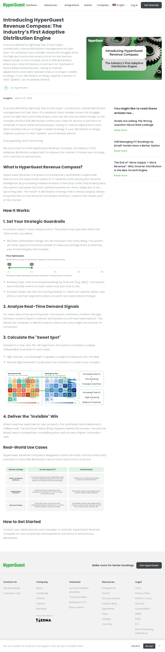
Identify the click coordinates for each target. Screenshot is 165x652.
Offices (40, 598)
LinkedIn (106, 619)
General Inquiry (11, 588)
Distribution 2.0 (77, 602)
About (39, 588)
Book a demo (76, 607)
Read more (120, 130)
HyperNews (108, 608)
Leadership (42, 593)
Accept (149, 646)
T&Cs (138, 588)
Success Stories (111, 598)
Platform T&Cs (143, 598)
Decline (135, 646)
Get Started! (151, 5)
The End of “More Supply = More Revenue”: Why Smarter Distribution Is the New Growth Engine (137, 166)
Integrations (72, 5)
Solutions (31, 5)
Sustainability (142, 608)
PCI (137, 624)
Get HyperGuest (149, 565)
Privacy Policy (142, 593)
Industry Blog (109, 603)
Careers (40, 603)
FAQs (105, 613)
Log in (134, 5)
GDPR (138, 613)
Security (139, 603)
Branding (41, 608)
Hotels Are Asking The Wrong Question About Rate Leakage (133, 123)
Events (88, 5)
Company (103, 5)
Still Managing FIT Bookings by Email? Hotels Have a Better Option (137, 143)
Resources (50, 5)
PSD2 (138, 619)
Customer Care (12, 593)
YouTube (107, 624)
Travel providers (78, 597)
